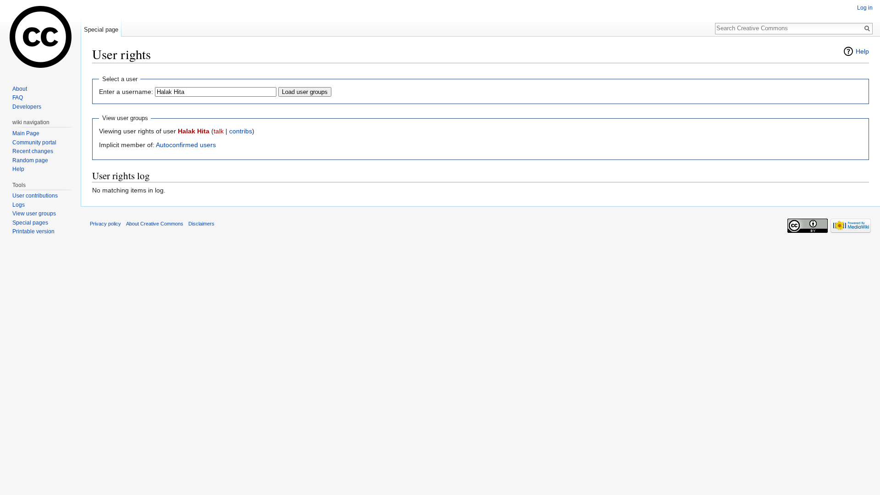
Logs (18, 205)
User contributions (35, 195)
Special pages (30, 223)
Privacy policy (105, 223)
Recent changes (32, 151)
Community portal (34, 142)
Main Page (25, 133)
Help (862, 51)
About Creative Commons (154, 223)
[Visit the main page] (40, 36)
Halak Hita (193, 131)
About (19, 89)
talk (219, 131)
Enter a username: (126, 91)
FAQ (17, 97)
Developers (26, 107)
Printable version (33, 231)
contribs (240, 131)
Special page (101, 29)
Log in (865, 8)
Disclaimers (201, 223)
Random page (30, 160)
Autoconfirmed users (186, 144)
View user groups (34, 213)
